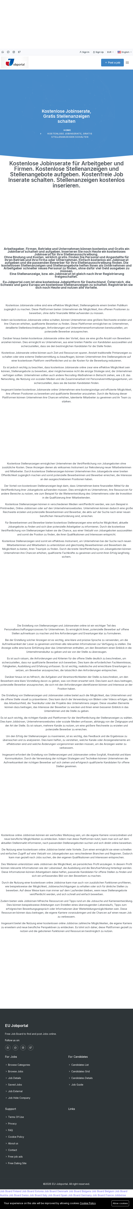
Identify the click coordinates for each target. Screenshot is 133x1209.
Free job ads (15, 1156)
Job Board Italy (38, 1195)
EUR (109, 52)
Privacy (12, 1123)
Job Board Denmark (56, 1191)
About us (12, 1143)
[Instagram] (13, 52)
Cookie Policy (15, 1136)
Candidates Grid (80, 1071)
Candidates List (80, 1064)
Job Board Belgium (103, 1191)
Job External (15, 1091)
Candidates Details (82, 1078)
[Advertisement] (66, 24)
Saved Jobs (14, 1084)
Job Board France (103, 1195)
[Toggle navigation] (127, 63)
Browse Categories (18, 1064)
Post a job (113, 62)
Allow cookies (120, 1203)
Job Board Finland (10, 1191)
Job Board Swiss (19, 1195)
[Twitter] (19, 52)
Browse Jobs (15, 1071)
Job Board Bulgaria (80, 1191)
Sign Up (99, 52)
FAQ (10, 1130)
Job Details (14, 1078)
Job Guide (77, 1084)
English (125, 52)
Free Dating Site (16, 1163)
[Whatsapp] (2, 52)
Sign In (85, 52)
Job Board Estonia (33, 1191)
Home (67, 130)
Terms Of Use (15, 1116)
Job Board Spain (57, 1195)
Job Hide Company (18, 1097)
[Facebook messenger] (8, 52)
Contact (12, 1149)
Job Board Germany (80, 1195)
